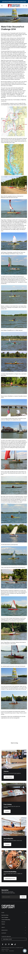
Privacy (3, 950)
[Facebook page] (3, 945)
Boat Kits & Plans (5, 915)
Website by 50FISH (5, 949)
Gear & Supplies (5, 917)
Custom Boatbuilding (6, 919)
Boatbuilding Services (10, 878)
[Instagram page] (6, 945)
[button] (2, 5)
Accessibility (11, 950)
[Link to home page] (8, 907)
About (3, 927)
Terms (6, 950)
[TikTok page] (15, 945)
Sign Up (23, 896)
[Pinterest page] (9, 945)
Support (4, 933)
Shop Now (7, 844)
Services (3, 921)
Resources (4, 930)
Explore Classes (8, 777)
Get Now (7, 811)
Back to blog (14, 743)
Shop (3, 912)
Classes (3, 923)
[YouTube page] (12, 945)
